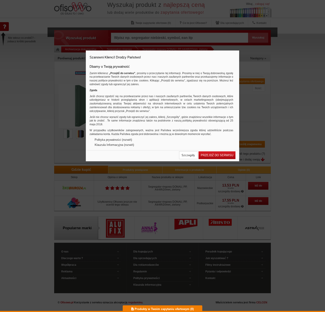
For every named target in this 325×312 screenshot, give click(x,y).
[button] (188, 155)
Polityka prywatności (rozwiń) (113, 139)
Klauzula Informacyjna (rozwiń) (114, 144)
